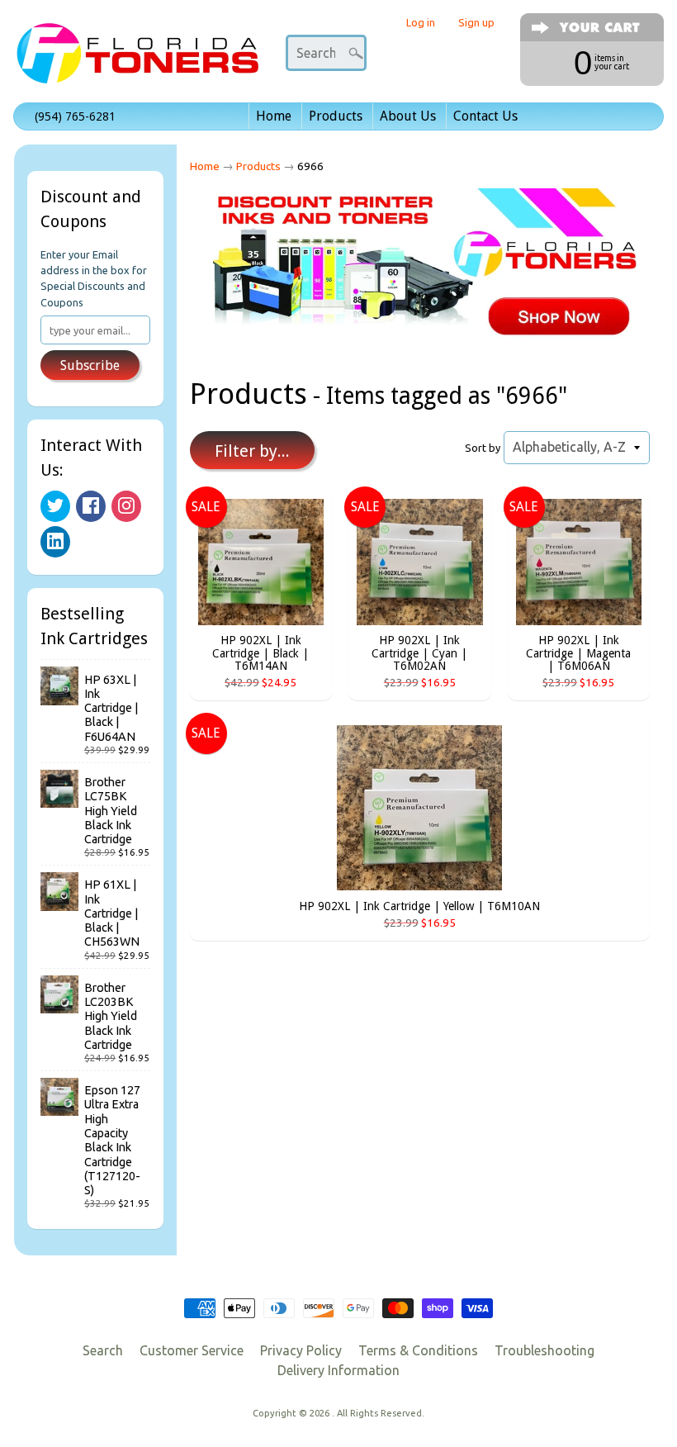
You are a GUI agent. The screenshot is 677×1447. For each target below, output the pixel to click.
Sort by (482, 447)
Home (273, 116)
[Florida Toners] (137, 61)
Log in (420, 22)
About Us (408, 116)
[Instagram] (126, 506)
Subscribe (90, 365)
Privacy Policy (301, 1350)
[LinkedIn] (55, 541)
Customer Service (192, 1350)
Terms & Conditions (418, 1350)
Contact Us (485, 116)
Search (103, 1350)
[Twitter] (55, 506)
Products (335, 116)
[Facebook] (91, 506)
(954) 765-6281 (75, 116)
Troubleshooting (544, 1350)
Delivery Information (338, 1370)
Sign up (476, 22)
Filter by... (252, 451)
